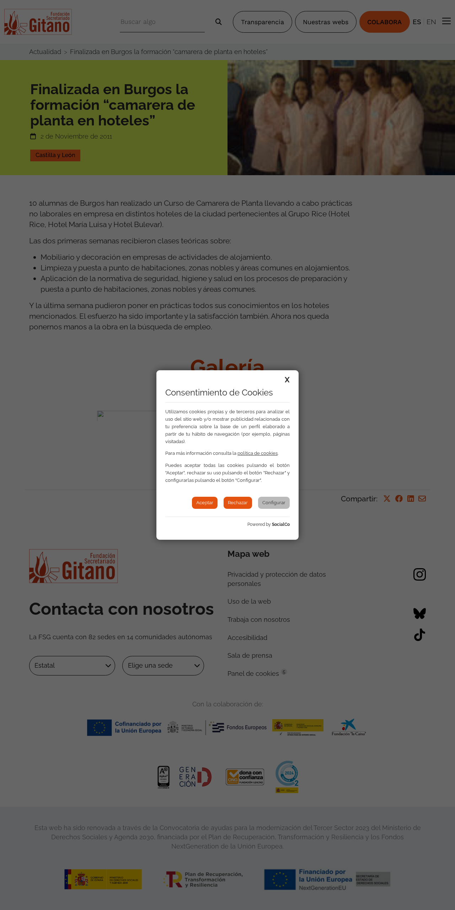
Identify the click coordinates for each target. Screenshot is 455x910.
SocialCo (281, 524)
